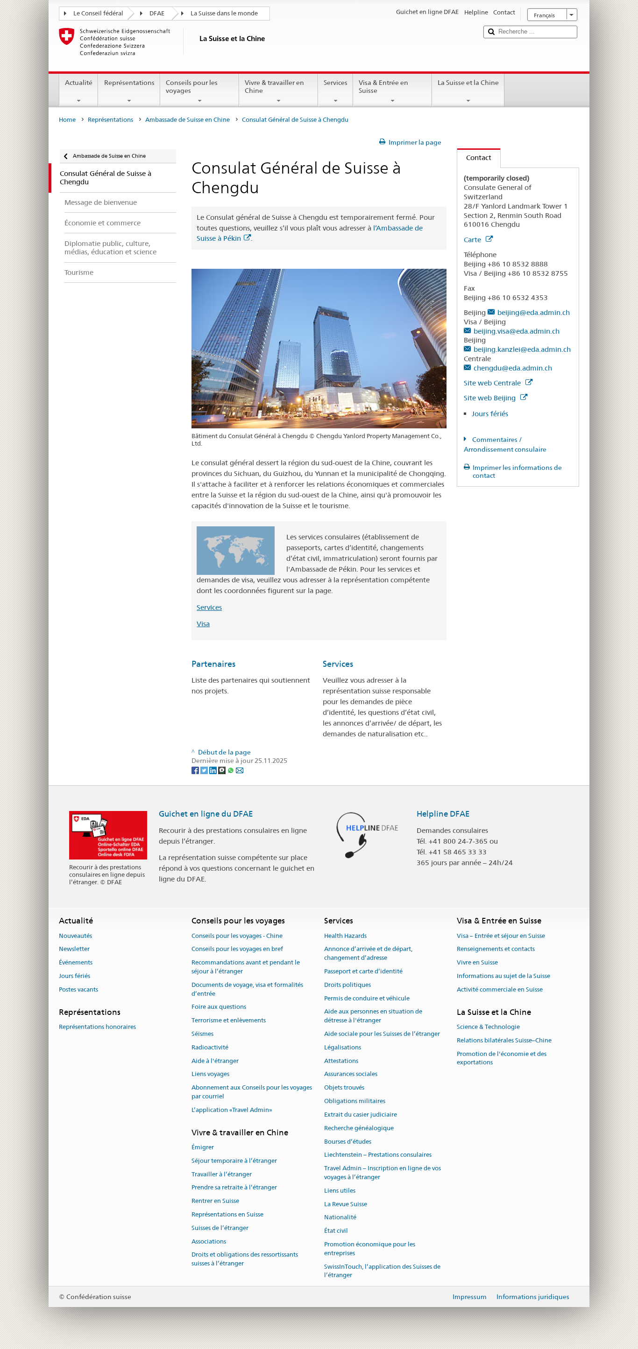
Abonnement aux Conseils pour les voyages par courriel (251, 1092)
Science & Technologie (488, 1026)
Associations (208, 1241)
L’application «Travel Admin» (231, 1109)
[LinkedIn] (213, 770)
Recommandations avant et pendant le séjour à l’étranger (245, 967)
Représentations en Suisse (227, 1214)
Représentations (129, 82)
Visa (203, 623)
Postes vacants (78, 989)
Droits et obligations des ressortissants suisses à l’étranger (244, 1259)
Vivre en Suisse (477, 962)
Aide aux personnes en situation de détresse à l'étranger (373, 1016)
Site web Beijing (490, 397)
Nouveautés (75, 935)
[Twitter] (204, 770)
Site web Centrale (493, 382)
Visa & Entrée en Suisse (383, 86)
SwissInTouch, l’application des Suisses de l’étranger (382, 1271)
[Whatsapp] (231, 770)
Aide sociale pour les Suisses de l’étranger (382, 1033)
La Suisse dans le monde (224, 13)
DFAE (156, 13)
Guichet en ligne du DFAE (206, 813)
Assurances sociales (350, 1074)
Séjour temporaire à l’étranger (234, 1160)
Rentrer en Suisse (215, 1200)
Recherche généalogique (359, 1128)
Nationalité (340, 1217)
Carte (473, 239)
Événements (75, 962)
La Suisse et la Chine (468, 82)
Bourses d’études (347, 1141)
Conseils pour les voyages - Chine (237, 935)
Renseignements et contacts (496, 949)
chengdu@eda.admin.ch (513, 367)
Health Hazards (345, 935)
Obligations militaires (354, 1100)
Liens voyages (210, 1074)
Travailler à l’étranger (221, 1174)
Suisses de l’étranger (219, 1227)
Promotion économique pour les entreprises (369, 1249)
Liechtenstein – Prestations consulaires (378, 1155)
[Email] (239, 770)
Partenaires (213, 664)
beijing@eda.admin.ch (533, 312)
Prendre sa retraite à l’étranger (234, 1187)
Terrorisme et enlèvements (228, 1020)
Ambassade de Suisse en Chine (187, 119)
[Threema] (222, 770)
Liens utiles (339, 1190)
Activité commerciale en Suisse (500, 989)
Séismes (202, 1033)
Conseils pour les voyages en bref (237, 949)
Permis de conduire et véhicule (367, 998)
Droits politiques (347, 984)
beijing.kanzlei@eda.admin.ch (522, 349)
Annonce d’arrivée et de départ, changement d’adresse (368, 954)
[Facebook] (195, 770)
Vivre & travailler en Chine (274, 86)
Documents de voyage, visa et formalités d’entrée (247, 989)
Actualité (78, 82)
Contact (474, 157)
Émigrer (202, 1147)
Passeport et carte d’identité (363, 971)
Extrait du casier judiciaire (360, 1114)
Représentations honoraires (97, 1026)
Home (67, 119)
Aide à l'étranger (215, 1060)
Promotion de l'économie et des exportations (501, 1058)
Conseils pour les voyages (192, 86)
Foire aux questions (218, 1007)
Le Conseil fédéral (98, 13)
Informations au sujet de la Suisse (503, 975)
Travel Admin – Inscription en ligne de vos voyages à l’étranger (382, 1173)
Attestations (341, 1060)
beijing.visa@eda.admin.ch (517, 331)
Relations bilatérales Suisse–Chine (504, 1040)
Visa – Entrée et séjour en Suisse (501, 935)
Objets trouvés (344, 1087)
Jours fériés (490, 413)
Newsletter (74, 949)
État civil (336, 1230)
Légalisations (342, 1047)
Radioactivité (209, 1047)
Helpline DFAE (443, 813)
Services (335, 82)
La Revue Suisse (345, 1204)
